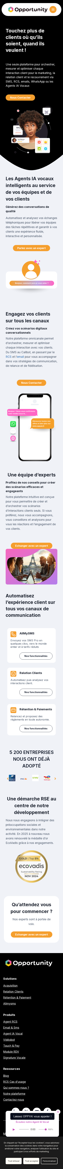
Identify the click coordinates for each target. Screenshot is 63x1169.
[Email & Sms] (11, 1028)
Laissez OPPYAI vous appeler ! (32, 1116)
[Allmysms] (9, 1004)
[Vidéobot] (9, 1040)
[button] (20, 97)
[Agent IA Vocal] (13, 1034)
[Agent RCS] (10, 1022)
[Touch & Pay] (11, 1046)
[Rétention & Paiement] (17, 998)
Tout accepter (31, 1161)
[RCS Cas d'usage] (14, 1082)
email (20, 356)
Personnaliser (49, 1161)
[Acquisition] (10, 986)
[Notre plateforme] (14, 1094)
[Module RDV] (11, 1052)
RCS (8, 356)
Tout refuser (14, 1161)
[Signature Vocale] (14, 1058)
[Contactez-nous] (13, 1100)
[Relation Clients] (13, 992)
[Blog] (6, 1076)
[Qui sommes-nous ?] (16, 1088)
